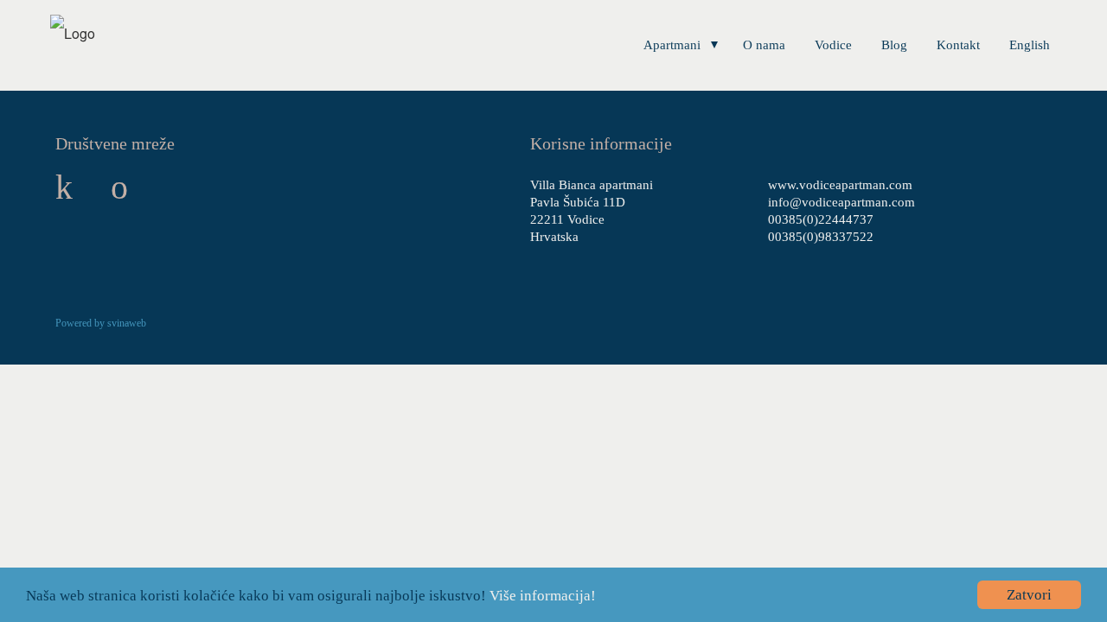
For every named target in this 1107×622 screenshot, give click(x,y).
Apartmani (672, 45)
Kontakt (958, 45)
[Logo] (72, 33)
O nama (764, 45)
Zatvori (1029, 595)
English (1029, 45)
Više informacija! (543, 595)
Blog (894, 45)
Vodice (833, 45)
